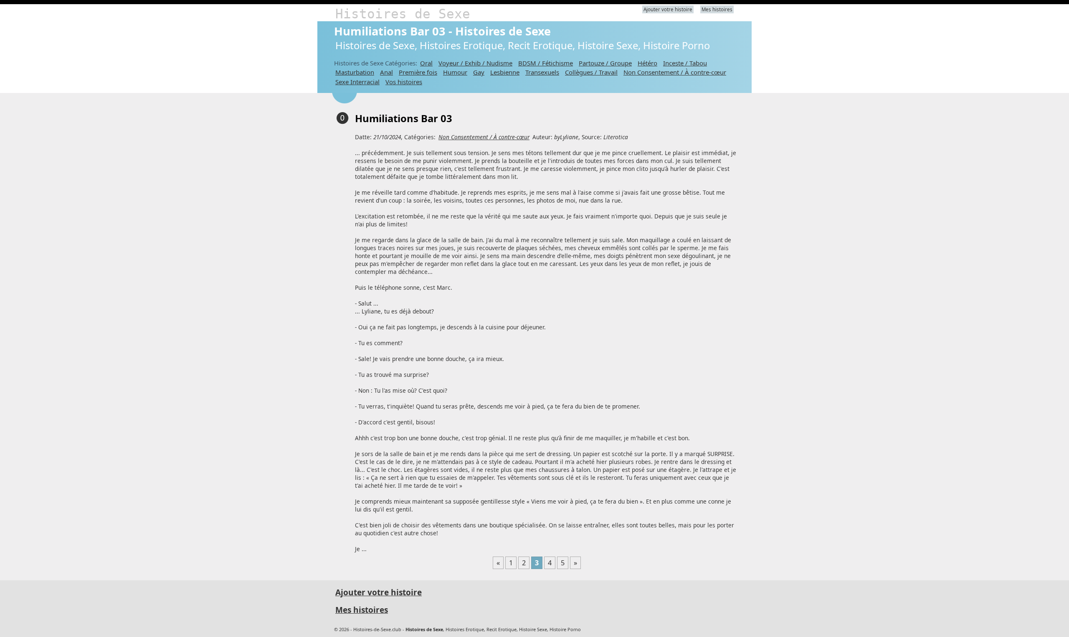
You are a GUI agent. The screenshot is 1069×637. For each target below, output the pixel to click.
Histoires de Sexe (402, 13)
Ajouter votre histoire (667, 9)
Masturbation (354, 72)
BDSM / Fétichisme (545, 63)
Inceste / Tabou (685, 63)
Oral (426, 63)
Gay (478, 72)
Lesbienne (504, 72)
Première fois (418, 72)
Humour (455, 72)
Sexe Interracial (357, 82)
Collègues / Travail (591, 72)
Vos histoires (403, 82)
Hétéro (647, 63)
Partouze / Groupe (605, 63)
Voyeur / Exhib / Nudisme (475, 63)
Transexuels (542, 72)
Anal (386, 72)
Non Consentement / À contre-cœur (674, 72)
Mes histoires (717, 9)
